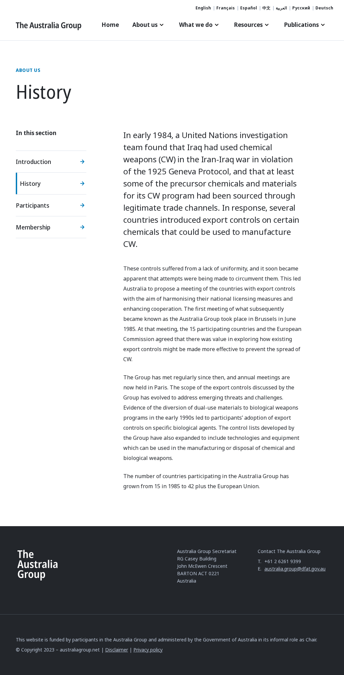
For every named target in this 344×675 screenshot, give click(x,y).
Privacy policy (148, 649)
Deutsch (324, 8)
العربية (281, 8)
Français (225, 8)
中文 (266, 8)
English (203, 8)
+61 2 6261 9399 (282, 561)
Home (110, 25)
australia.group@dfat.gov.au (295, 568)
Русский (301, 8)
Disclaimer (116, 649)
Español (248, 8)
